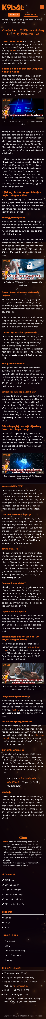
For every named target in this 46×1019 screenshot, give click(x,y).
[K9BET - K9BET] (14, 7)
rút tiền (15, 710)
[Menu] (42, 7)
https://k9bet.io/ (20, 986)
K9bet (5, 19)
